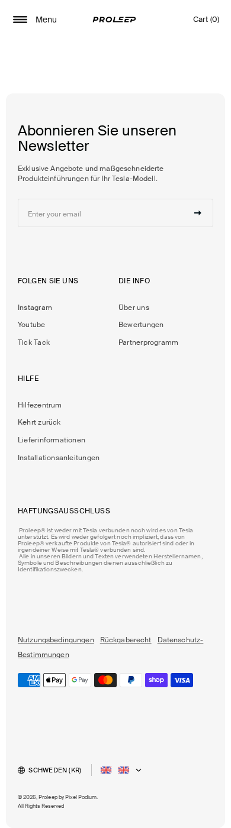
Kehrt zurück (39, 422)
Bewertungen (140, 324)
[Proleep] (114, 19)
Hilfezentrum (40, 405)
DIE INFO (134, 281)
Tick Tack (34, 342)
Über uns (133, 307)
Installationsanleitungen (59, 457)
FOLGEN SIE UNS (48, 281)
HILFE (28, 378)
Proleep (47, 797)
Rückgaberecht (126, 640)
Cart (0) (206, 22)
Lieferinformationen (51, 440)
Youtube (32, 324)
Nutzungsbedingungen (56, 640)
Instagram (35, 307)
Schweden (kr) (54, 770)
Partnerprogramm (148, 342)
